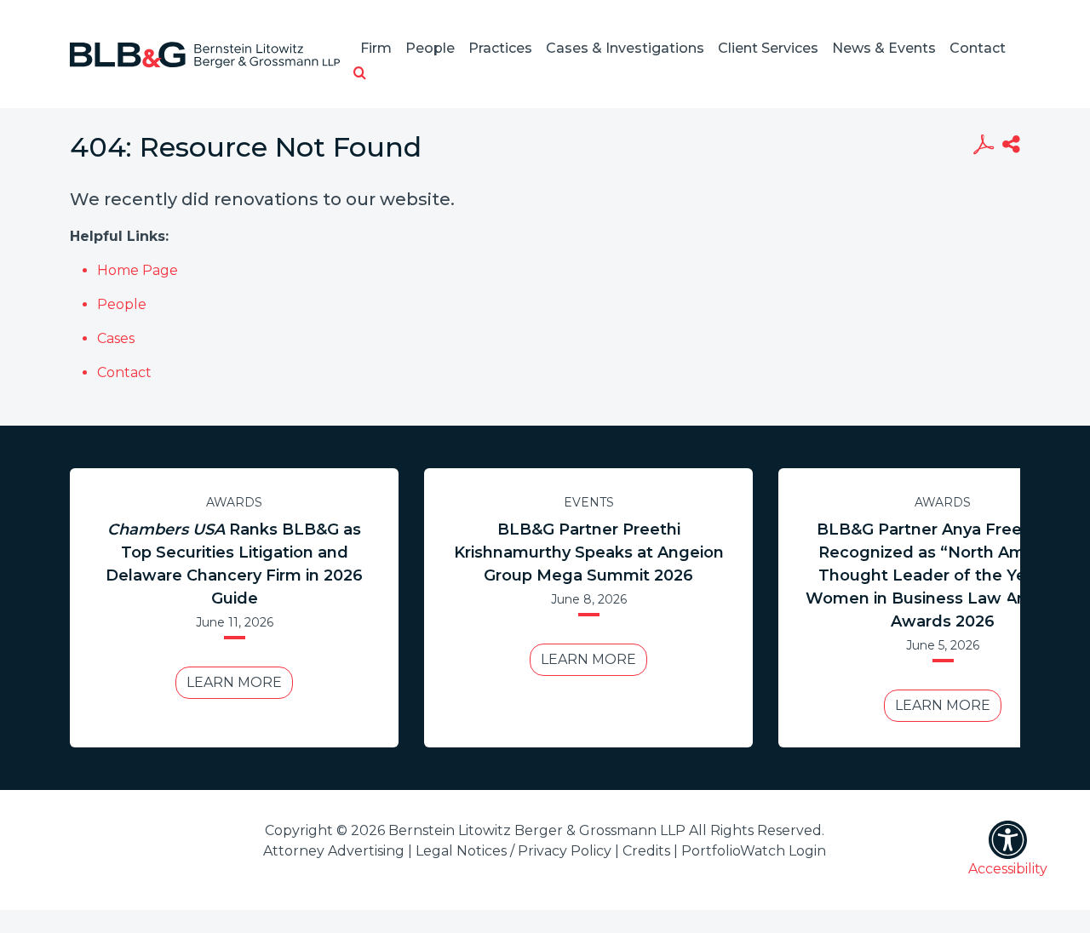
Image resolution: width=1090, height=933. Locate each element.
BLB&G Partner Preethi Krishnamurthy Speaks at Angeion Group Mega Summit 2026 (589, 552)
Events (589, 502)
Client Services (768, 48)
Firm (376, 48)
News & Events (884, 48)
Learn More (234, 682)
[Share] (1011, 146)
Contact (977, 48)
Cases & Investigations (625, 48)
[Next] (1004, 607)
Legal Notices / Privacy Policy (513, 851)
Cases (116, 338)
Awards (234, 502)
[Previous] (85, 607)
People (430, 48)
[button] (359, 74)
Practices (500, 48)
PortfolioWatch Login (753, 851)
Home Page (137, 270)
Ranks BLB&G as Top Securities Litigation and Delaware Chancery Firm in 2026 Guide (234, 564)
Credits (646, 851)
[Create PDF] (983, 146)
